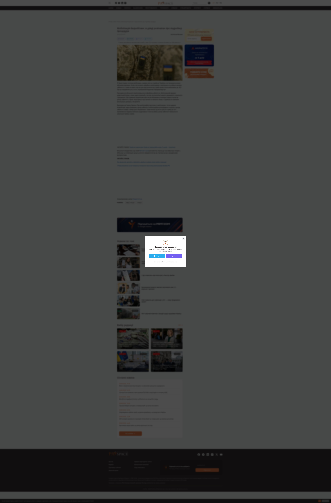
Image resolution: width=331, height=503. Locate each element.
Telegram (158, 256)
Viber (175, 256)
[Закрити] (183, 238)
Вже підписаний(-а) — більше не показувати (165, 261)
